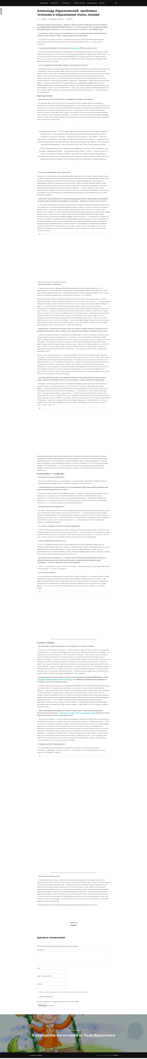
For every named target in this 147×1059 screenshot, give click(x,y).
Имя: (38, 968)
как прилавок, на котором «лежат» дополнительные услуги (77, 713)
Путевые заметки (79, 3)
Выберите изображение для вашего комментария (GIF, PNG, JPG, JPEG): (58, 1002)
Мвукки (44, 19)
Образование (53, 19)
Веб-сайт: (40, 984)
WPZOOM (115, 1055)
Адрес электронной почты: (44, 976)
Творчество (66, 3)
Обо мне (102, 3)
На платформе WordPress (35, 1055)
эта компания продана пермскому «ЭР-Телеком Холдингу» (55, 679)
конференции (75, 48)
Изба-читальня (92, 3)
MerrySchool (44, 3)
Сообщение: (40, 950)
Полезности (54, 3)
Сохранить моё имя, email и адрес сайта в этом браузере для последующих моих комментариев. (63, 992)
